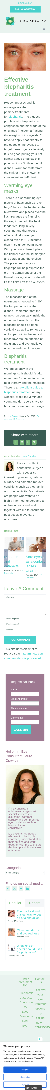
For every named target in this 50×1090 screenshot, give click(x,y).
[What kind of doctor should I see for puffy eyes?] (11, 946)
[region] (25, 1066)
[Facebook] (8, 888)
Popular (15, 903)
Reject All (25, 1084)
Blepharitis (26, 993)
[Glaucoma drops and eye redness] (11, 930)
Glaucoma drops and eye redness (28, 931)
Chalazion (26, 1002)
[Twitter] (14, 888)
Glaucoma (26, 1016)
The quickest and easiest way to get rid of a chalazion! (29, 914)
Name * (15, 689)
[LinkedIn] (27, 888)
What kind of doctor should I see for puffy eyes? (29, 949)
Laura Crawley (12, 416)
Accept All (25, 1069)
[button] (6, 558)
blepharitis (15, 116)
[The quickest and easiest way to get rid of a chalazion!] (11, 911)
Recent (34, 903)
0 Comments (19, 419)
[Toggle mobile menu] (44, 28)
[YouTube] (21, 888)
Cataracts (25, 997)
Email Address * (19, 698)
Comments (17, 717)
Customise (25, 1077)
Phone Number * (20, 708)
